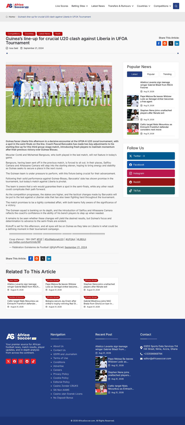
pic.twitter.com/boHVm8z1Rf (25, 242)
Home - (12, 16)
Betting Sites (78, 6)
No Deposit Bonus (63, 397)
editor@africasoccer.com (157, 358)
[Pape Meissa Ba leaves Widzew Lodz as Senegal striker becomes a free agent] (101, 362)
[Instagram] (20, 361)
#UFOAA (70, 239)
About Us (58, 346)
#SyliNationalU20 (54, 239)
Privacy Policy (61, 373)
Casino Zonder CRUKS (65, 385)
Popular (151, 74)
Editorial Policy (61, 381)
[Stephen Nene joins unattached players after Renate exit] (101, 375)
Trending (167, 74)
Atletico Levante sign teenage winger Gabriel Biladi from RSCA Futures (22, 285)
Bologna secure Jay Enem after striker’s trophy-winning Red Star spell (62, 302)
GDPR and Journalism (65, 354)
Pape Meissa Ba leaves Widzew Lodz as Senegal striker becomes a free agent (62, 285)
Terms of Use (60, 358)
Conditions (59, 362)
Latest (135, 74)
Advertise (58, 366)
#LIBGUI (81, 239)
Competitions (161, 6)
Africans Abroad (53, 280)
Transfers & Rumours (119, 6)
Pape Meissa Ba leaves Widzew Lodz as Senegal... (120, 360)
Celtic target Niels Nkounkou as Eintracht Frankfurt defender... (120, 387)
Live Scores (61, 5)
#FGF (39, 239)
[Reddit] (27, 361)
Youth (57, 34)
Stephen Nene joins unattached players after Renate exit (99, 285)
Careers (57, 369)
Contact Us (59, 350)
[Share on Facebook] (158, 43)
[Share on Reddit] (164, 43)
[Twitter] (8, 361)
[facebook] (14, 361)
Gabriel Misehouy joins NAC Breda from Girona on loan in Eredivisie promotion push (98, 302)
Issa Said (13, 48)
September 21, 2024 (76, 247)
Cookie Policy (61, 377)
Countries (142, 6)
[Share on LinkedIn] (177, 43)
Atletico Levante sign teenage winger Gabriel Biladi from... (111, 348)
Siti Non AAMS (61, 389)
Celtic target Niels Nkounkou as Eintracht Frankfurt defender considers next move (22, 302)
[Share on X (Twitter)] (171, 43)
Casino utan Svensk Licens (67, 393)
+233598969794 (153, 353)
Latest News (98, 5)
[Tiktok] (33, 361)
